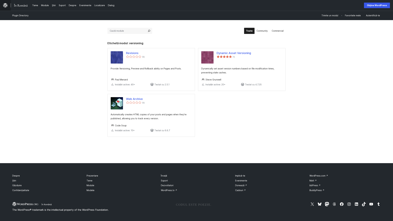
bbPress (315, 185)
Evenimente (241, 180)
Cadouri (240, 190)
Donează (241, 185)
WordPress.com (318, 175)
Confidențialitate (20, 190)
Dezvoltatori (167, 185)
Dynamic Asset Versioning (234, 53)
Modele (90, 190)
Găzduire (17, 185)
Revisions (132, 53)
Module (90, 185)
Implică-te (240, 175)
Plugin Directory (20, 15)
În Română (47, 204)
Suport (164, 180)
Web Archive (134, 99)
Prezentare (92, 175)
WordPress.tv (169, 190)
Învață (164, 175)
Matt (313, 180)
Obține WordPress (377, 5)
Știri (14, 180)
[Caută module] (149, 31)
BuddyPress (316, 190)
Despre (16, 175)
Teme (89, 180)
